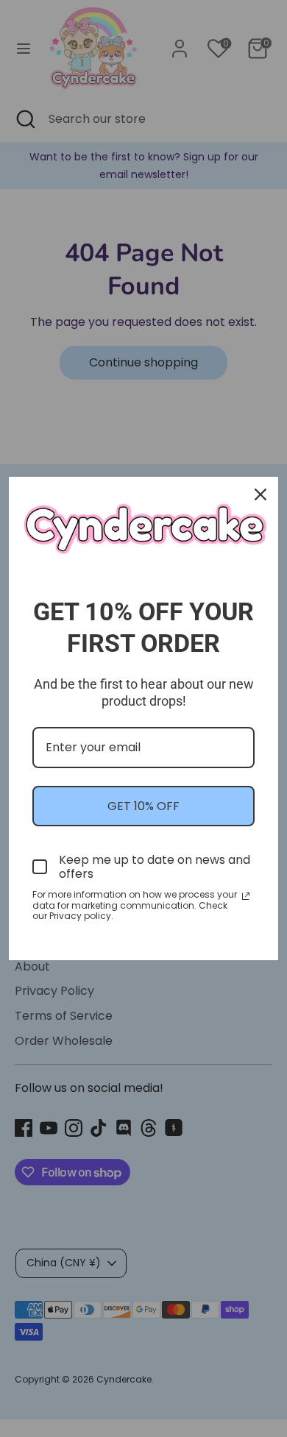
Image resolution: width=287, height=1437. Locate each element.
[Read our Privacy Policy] (246, 896)
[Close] (260, 494)
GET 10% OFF (143, 806)
